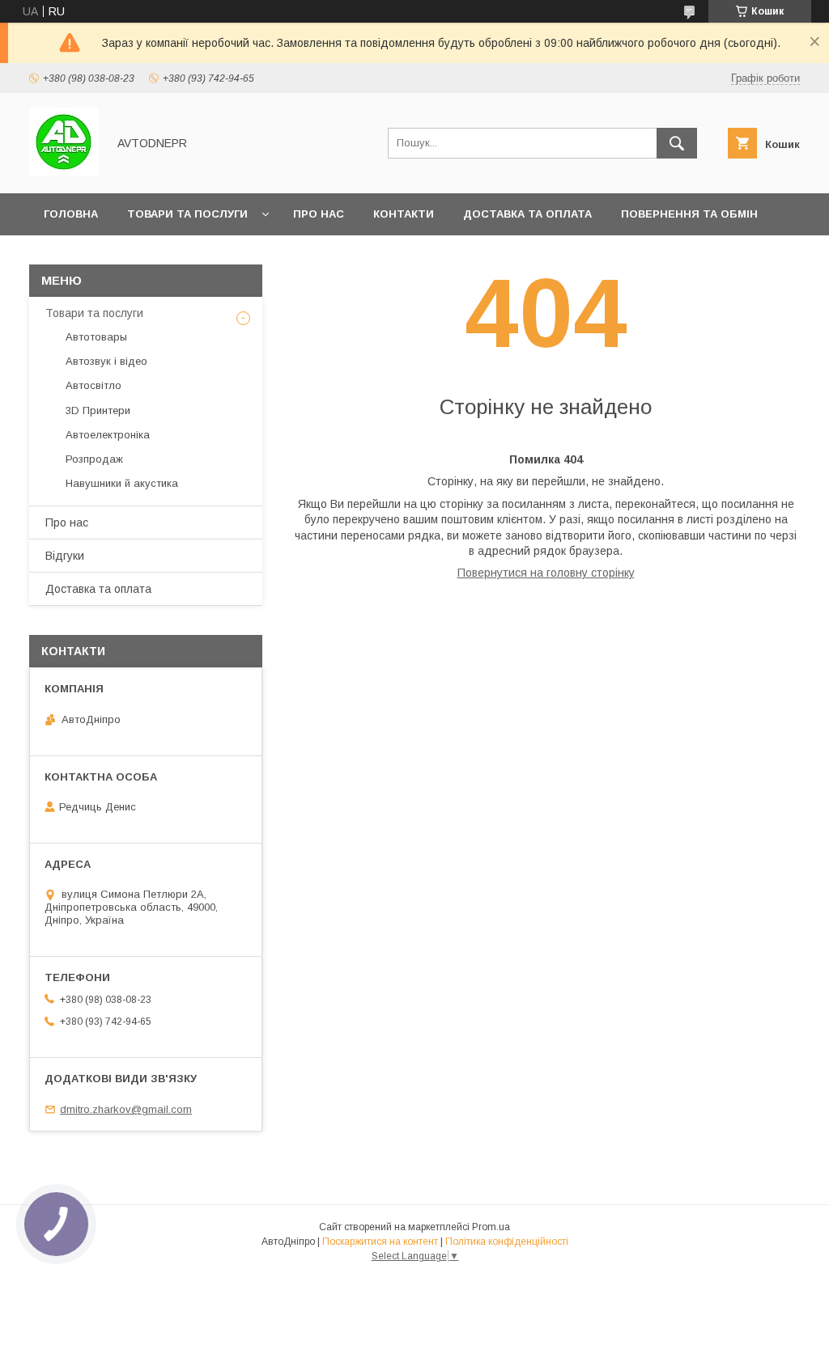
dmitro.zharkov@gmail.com (126, 1109)
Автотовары (96, 337)
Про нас (318, 214)
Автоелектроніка (108, 435)
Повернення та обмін (689, 214)
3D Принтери (98, 410)
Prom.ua (491, 1227)
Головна (71, 214)
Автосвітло (93, 385)
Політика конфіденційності (506, 1241)
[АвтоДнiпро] (63, 172)
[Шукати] (677, 143)
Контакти (403, 214)
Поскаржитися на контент (380, 1241)
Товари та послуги (187, 214)
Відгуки (64, 555)
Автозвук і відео (106, 361)
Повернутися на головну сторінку (546, 572)
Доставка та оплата (527, 214)
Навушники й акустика (122, 483)
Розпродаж (94, 459)
